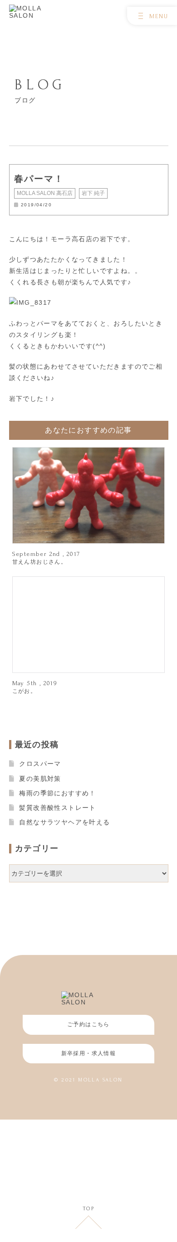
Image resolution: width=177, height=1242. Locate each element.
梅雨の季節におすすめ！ (57, 793)
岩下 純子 (93, 193)
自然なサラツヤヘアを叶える (64, 822)
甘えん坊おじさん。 (39, 562)
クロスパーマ (40, 763)
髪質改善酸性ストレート (57, 807)
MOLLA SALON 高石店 (45, 193)
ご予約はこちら (88, 1024)
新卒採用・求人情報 (88, 1053)
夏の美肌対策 (40, 778)
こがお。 (24, 691)
